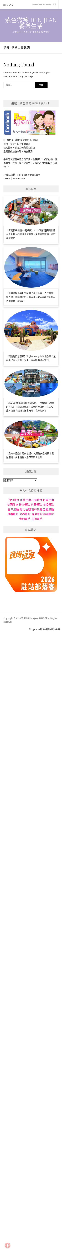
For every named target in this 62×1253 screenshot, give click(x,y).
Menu (10, 4)
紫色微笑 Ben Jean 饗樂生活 (31, 23)
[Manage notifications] (7, 1245)
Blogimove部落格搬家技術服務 (44, 629)
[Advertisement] (31, 662)
